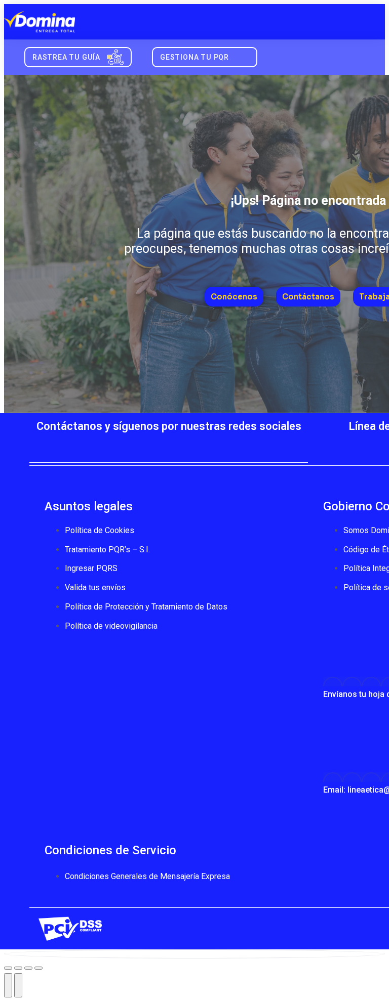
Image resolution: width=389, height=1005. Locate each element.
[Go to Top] (194, 953)
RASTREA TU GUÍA (66, 57)
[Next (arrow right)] (18, 985)
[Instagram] (199, 444)
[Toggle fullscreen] (28, 968)
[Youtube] (168, 444)
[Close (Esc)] (8, 968)
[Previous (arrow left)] (8, 985)
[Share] (18, 968)
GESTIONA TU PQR (194, 57)
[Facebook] (108, 444)
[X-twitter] (138, 444)
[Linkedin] (229, 444)
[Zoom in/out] (38, 968)
